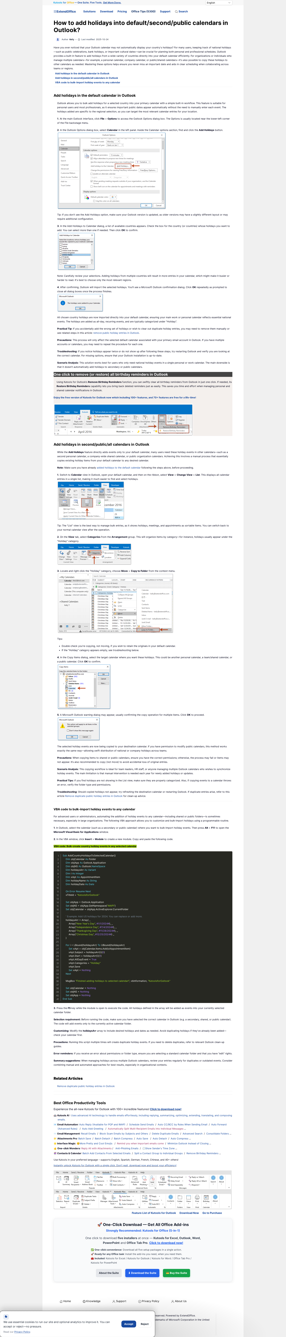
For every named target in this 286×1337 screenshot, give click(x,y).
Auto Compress (179, 1138)
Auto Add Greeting (93, 1128)
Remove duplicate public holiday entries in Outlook (94, 795)
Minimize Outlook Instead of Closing (188, 1143)
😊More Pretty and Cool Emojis (95, 1143)
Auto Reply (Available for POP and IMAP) (102, 1124)
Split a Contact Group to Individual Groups (158, 1153)
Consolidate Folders (217, 1133)
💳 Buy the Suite (176, 1272)
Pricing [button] (122, 11)
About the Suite (109, 1272)
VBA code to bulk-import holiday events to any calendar (87, 82)
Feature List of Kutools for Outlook (154, 1212)
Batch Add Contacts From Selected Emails (106, 1153)
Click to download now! (165, 1109)
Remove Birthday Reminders (202, 1153)
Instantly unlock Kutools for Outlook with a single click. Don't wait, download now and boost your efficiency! (115, 1165)
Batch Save (84, 1138)
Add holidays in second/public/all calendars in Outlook (86, 77)
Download (106, 11)
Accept (128, 1324)
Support (165, 11)
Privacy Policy (150, 1301)
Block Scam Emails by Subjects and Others (124, 1133)
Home (67, 1301)
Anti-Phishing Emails (126, 1148)
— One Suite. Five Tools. (87, 2)
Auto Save (142, 1138)
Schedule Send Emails (141, 1124)
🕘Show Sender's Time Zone (158, 1148)
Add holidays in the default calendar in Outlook (82, 73)
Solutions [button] (89, 11)
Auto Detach (160, 1138)
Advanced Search (192, 1133)
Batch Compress (123, 1138)
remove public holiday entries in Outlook (116, 332)
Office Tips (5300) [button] (143, 11)
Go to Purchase (212, 1212)
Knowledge (93, 1301)
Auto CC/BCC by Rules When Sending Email (182, 1124)
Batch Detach (102, 1138)
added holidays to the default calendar (119, 467)
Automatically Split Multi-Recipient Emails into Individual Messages (145, 1128)
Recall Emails (88, 1133)
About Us (180, 1301)
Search (183, 11)
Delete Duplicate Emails (165, 1133)
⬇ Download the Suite (142, 1272)
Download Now (189, 1212)
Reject (145, 1324)
